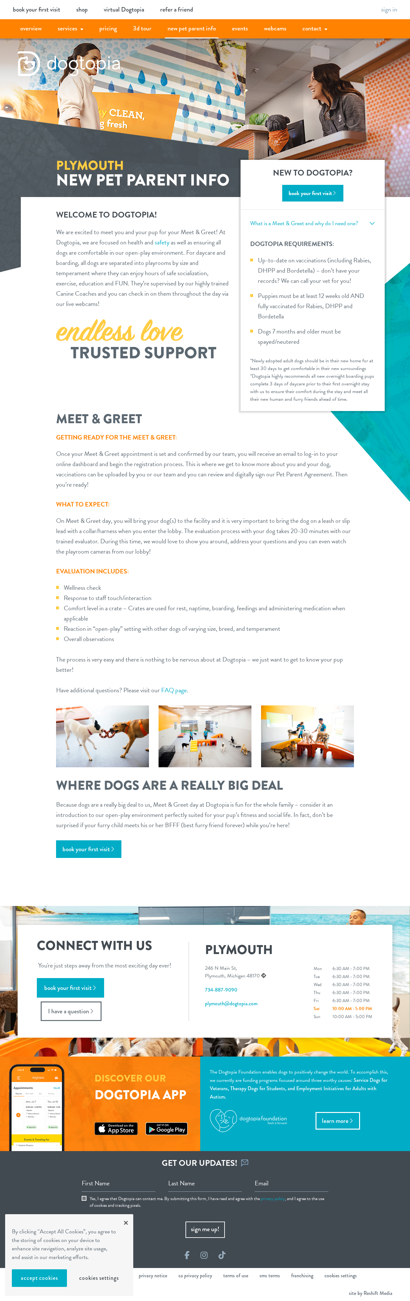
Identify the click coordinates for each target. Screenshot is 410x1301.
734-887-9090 (221, 989)
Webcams (275, 28)
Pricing (108, 28)
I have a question (68, 1011)
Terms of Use (235, 1275)
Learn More (335, 1120)
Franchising (302, 1275)
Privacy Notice (153, 1275)
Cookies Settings (99, 1278)
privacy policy (273, 1198)
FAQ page (174, 690)
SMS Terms (269, 1275)
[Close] (126, 1223)
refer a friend (176, 9)
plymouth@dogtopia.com (231, 1003)
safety (162, 242)
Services (67, 28)
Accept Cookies (39, 1278)
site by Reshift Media (370, 1293)
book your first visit (36, 9)
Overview (31, 28)
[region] (69, 1255)
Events (240, 28)
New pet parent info (192, 28)
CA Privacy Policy (195, 1275)
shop (82, 9)
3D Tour (142, 28)
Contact (311, 28)
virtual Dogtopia (124, 9)
